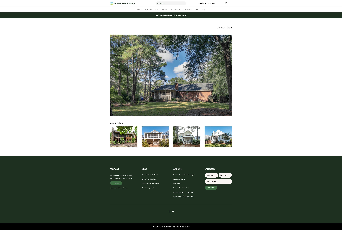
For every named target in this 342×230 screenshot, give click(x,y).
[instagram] (173, 211)
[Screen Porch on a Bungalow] (218, 136)
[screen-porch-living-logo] (122, 2)
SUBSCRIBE (211, 187)
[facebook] (169, 211)
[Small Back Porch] (186, 136)
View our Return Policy (119, 188)
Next (228, 27)
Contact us (211, 3)
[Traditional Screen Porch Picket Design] (155, 136)
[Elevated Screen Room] (123, 136)
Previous (221, 27)
